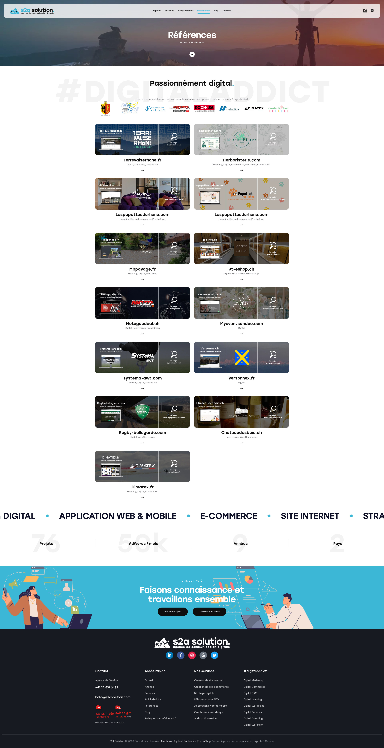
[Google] (203, 655)
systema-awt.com (142, 378)
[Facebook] (180, 655)
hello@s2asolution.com (112, 697)
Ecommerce (237, 164)
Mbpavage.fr (142, 269)
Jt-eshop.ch (241, 269)
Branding (217, 164)
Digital (130, 164)
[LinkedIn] (169, 655)
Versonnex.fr (241, 378)
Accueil (184, 42)
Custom (132, 382)
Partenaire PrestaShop (197, 741)
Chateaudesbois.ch (241, 432)
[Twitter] (214, 655)
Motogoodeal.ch (142, 324)
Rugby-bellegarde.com (142, 432)
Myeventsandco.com (241, 324)
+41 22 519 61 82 (106, 687)
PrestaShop (263, 164)
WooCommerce (146, 437)
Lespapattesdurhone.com (142, 214)
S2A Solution (117, 741)
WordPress (152, 164)
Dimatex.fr (143, 487)
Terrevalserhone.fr (142, 160)
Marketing (140, 164)
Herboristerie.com (241, 160)
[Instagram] (192, 655)
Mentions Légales (171, 741)
